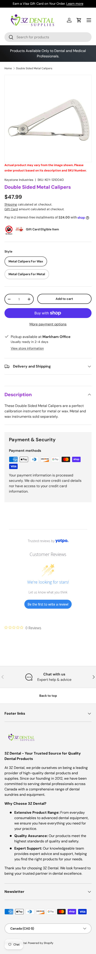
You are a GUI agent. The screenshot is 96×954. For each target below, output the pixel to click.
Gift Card (11, 209)
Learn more (74, 4)
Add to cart (64, 299)
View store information (27, 348)
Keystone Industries (18, 180)
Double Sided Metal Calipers (34, 68)
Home (8, 68)
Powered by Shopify (40, 943)
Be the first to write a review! (48, 604)
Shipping (10, 204)
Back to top (48, 696)
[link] (22, 627)
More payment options (48, 324)
